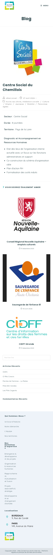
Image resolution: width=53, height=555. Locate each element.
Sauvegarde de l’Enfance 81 (26, 304)
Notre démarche (12, 426)
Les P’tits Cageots (10, 390)
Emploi (9, 104)
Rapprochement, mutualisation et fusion (11, 477)
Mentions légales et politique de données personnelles (29, 551)
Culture (45, 101)
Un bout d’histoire (12, 422)
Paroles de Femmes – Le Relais (15, 381)
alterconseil (11, 98)
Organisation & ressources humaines (10, 466)
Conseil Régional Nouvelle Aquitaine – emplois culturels (26, 243)
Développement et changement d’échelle (11, 500)
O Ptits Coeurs (8, 376)
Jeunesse (19, 104)
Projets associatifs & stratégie (10, 488)
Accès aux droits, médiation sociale (22, 101)
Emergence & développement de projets (11, 456)
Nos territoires (11, 436)
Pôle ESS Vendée (9, 386)
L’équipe (8, 431)
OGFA (5, 372)
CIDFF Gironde (26, 344)
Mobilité (30, 104)
